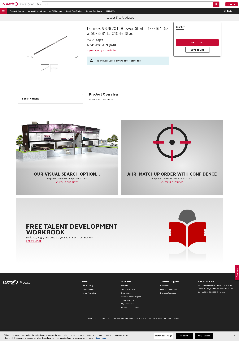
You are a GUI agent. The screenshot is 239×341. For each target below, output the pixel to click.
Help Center (164, 286)
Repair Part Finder (74, 11)
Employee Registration (168, 293)
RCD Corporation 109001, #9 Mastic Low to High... (216, 285)
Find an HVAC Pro (127, 300)
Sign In (231, 4)
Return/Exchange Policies (169, 289)
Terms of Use (157, 318)
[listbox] (50, 68)
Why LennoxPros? (127, 304)
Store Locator (126, 293)
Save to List (197, 49)
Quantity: (180, 27)
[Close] (235, 336)
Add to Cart (197, 42)
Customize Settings (163, 335)
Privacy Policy (146, 318)
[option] (45, 68)
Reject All (184, 335)
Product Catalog (17, 11)
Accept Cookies (204, 335)
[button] (216, 4)
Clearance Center (87, 289)
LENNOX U (110, 11)
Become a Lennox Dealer (130, 307)
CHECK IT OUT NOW (67, 182)
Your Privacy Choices (171, 318)
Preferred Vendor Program (131, 297)
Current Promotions (37, 11)
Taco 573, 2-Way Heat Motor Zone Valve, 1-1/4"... (216, 289)
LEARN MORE (33, 241)
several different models (128, 60)
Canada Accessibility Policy (130, 318)
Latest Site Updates (120, 17)
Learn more (101, 338)
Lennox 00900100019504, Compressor (212, 292)
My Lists (228, 11)
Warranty (124, 286)
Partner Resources (128, 289)
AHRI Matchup (55, 11)
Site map (116, 318)
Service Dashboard (94, 11)
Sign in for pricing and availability (101, 50)
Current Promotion (88, 293)
